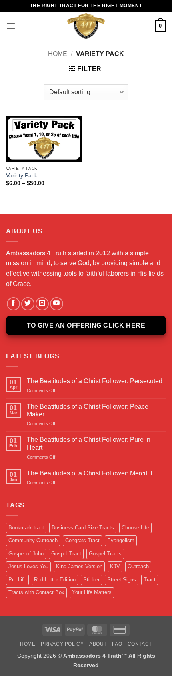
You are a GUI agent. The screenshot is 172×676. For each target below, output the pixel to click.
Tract (150, 580)
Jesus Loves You (28, 566)
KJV (115, 566)
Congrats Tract (82, 540)
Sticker (91, 580)
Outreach (138, 566)
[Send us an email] (42, 303)
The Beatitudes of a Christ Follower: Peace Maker (87, 410)
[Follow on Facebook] (13, 303)
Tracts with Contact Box (36, 592)
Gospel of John (26, 554)
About (98, 644)
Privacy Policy (62, 644)
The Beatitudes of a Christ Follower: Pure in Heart (88, 443)
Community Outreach (33, 540)
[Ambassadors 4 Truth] (86, 26)
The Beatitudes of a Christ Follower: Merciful (89, 473)
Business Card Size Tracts (83, 528)
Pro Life (17, 580)
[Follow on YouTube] (56, 303)
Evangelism (120, 540)
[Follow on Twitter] (27, 303)
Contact (140, 644)
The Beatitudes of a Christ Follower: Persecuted (94, 381)
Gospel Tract (66, 554)
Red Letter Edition (55, 580)
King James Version (79, 566)
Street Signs (121, 580)
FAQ (117, 644)
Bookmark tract (26, 528)
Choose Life (135, 528)
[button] (11, 26)
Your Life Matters (92, 592)
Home (57, 53)
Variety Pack (21, 176)
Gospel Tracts (105, 554)
